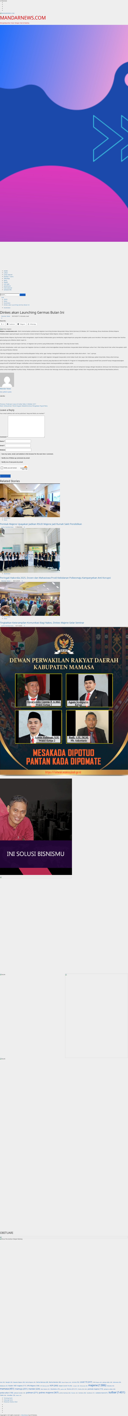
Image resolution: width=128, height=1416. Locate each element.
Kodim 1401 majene (17, 1386)
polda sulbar (6, 1393)
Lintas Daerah (8, 275)
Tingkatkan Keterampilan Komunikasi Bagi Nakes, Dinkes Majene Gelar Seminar (42, 622)
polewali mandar (19, 1393)
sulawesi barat (101, 1393)
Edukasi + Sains (8, 276)
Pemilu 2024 (82, 1389)
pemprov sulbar (109, 1389)
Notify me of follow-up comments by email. (16, 458)
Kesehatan (7, 308)
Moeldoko (55, 1389)
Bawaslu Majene (19, 1382)
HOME (6, 271)
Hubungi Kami (8, 1400)
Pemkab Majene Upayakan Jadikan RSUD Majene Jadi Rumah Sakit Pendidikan (41, 524)
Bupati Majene (66, 1382)
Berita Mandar (55, 1382)
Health (6, 282)
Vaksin (18, 1395)
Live (2, 297)
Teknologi (7, 278)
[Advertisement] (64, 256)
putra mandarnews (7, 527)
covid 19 (86, 1382)
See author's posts (6, 392)
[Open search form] (0, 292)
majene (97, 1385)
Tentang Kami (8, 1398)
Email (2, 445)
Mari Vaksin (45, 1389)
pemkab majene (95, 1389)
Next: (24, 406)
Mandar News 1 (6, 581)
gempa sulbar (107, 1382)
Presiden (74, 1393)
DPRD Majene (97, 1382)
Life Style (6, 284)
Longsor (76, 1386)
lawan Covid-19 (65, 1386)
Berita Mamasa (42, 1382)
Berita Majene (31, 1382)
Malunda (110, 1386)
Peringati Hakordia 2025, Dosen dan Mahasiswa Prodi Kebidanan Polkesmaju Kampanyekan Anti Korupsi (55, 577)
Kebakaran (4, 1386)
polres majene (49, 1392)
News (5, 520)
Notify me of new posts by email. (12, 462)
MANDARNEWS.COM (23, 17)
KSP (54, 1385)
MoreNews (24, 1415)
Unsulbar (11, 1395)
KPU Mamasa (44, 1386)
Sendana (82, 1393)
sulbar (6, 273)
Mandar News (6, 316)
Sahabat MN (8, 290)
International (8, 288)
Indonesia (117, 1382)
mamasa (7, 1388)
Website (2, 450)
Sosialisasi (91, 1393)
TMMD (3, 1395)
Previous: (18, 404)
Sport (5, 280)
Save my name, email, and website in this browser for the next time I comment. (27, 454)
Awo (2, 1382)
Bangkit (9, 1382)
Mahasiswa (83, 1386)
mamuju (21, 1388)
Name (2, 441)
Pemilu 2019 (72, 1389)
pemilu (63, 1389)
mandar (34, 1389)
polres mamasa (64, 1393)
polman (32, 1392)
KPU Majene (33, 1386)
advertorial (7, 286)
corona (75, 1382)
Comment (4, 437)
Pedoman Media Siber (11, 1402)
